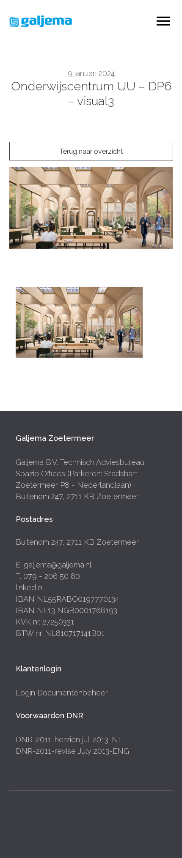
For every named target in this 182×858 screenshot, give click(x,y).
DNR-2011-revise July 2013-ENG (72, 751)
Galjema (40, 21)
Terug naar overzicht (91, 151)
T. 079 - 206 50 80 (48, 576)
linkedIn (29, 587)
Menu (163, 21)
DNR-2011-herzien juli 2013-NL (69, 739)
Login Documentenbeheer (62, 692)
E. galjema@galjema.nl (53, 564)
